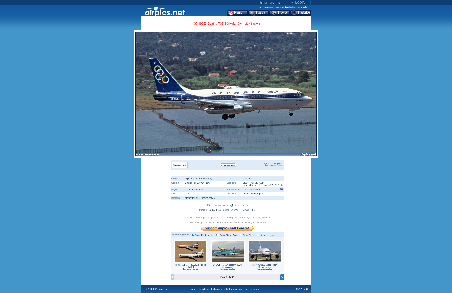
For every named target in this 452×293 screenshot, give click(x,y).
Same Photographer (205, 235)
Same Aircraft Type (228, 235)
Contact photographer (253, 194)
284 (207, 183)
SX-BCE (189, 189)
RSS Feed (301, 289)
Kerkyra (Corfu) (258, 183)
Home (238, 12)
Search (260, 12)
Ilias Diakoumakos (251, 189)
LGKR (279, 185)
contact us (255, 289)
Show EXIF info (241, 205)
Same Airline (249, 235)
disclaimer (205, 289)
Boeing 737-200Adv (195, 183)
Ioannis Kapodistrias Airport (256, 185)
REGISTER (272, 3)
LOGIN (300, 2)
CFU (272, 185)
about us (194, 289)
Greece (246, 183)
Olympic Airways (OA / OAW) (198, 178)
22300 (188, 194)
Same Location (267, 235)
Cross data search (220, 205)
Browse (282, 12)
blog (246, 289)
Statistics (304, 12)
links (226, 289)
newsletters (236, 289)
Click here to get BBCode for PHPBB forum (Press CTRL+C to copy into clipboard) (227, 222)
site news (217, 289)
